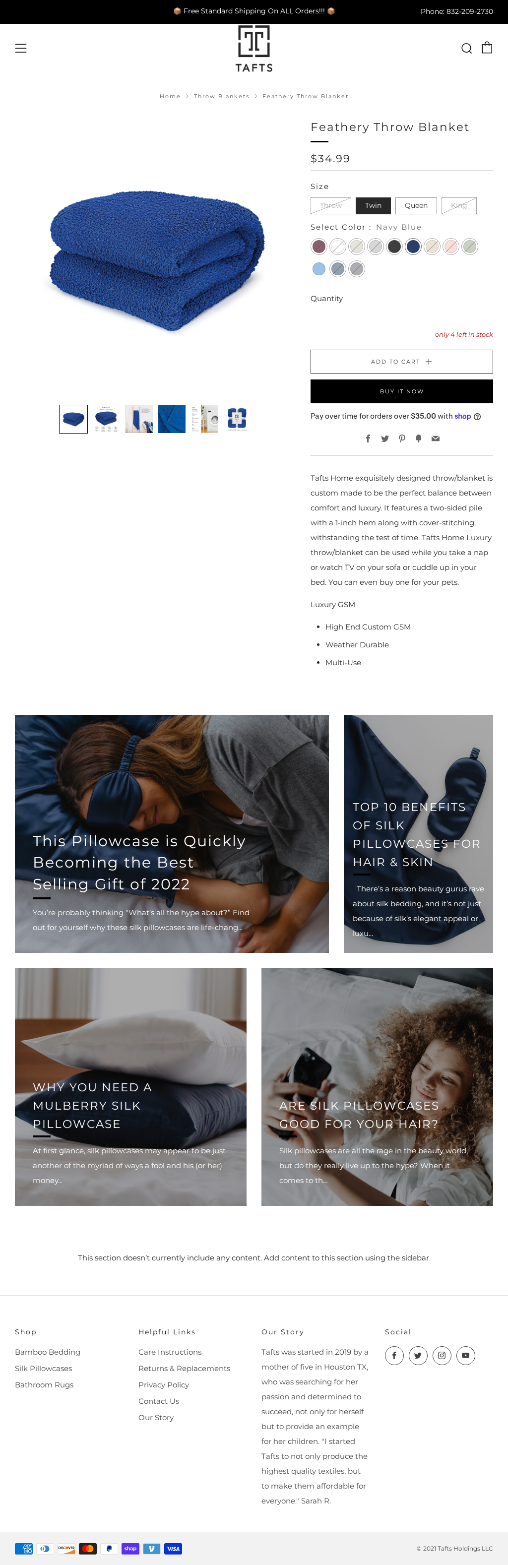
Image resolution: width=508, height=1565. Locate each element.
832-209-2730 (469, 11)
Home (170, 96)
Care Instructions (169, 1352)
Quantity (327, 298)
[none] (73, 419)
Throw (331, 205)
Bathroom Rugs (44, 1384)
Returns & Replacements (184, 1368)
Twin (373, 205)
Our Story (156, 1417)
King (459, 205)
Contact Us (158, 1401)
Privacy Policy (163, 1384)
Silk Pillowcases (43, 1368)
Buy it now (402, 391)
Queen (416, 205)
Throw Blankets (222, 96)
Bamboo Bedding (47, 1352)
